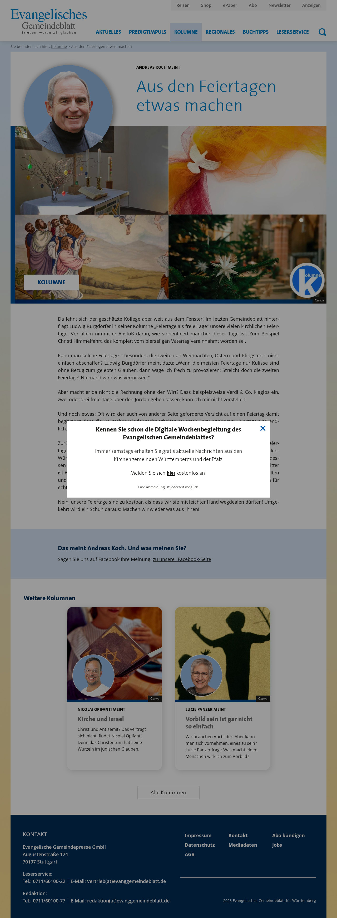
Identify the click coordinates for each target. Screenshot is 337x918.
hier (171, 473)
